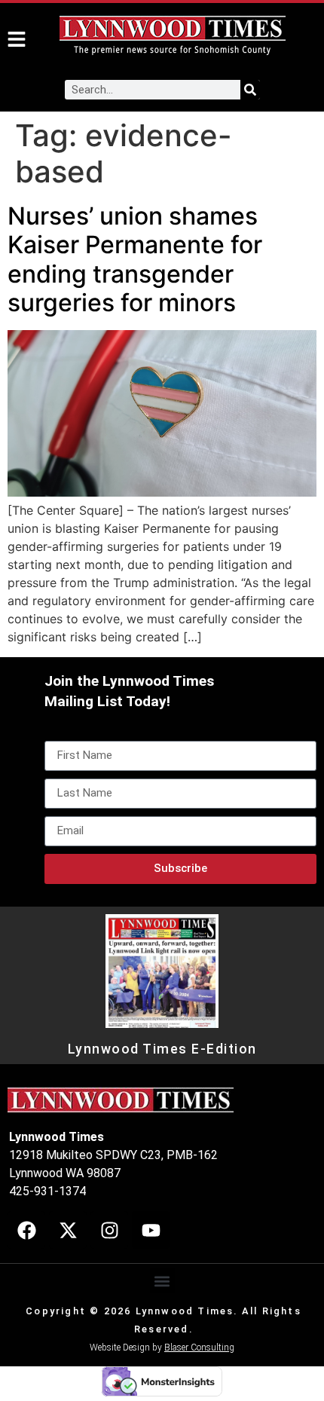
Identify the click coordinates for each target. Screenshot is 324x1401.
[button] (162, 1280)
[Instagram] (109, 1230)
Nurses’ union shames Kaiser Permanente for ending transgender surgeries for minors (135, 259)
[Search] (250, 89)
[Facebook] (26, 1230)
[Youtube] (151, 1230)
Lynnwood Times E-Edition (162, 1049)
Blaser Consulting (199, 1347)
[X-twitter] (68, 1230)
